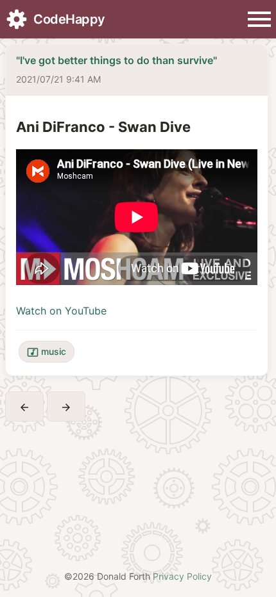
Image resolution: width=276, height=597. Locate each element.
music (46, 352)
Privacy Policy (182, 576)
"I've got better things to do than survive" (116, 60)
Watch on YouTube (61, 310)
